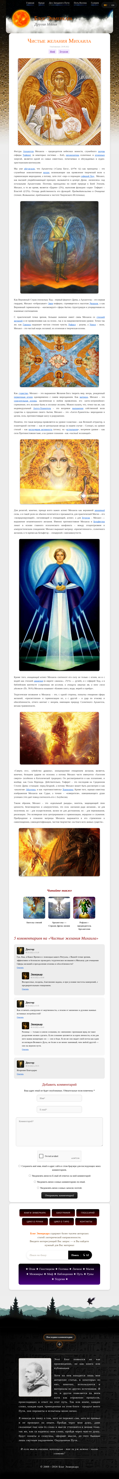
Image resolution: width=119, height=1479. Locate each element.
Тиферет (27, 154)
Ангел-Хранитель (42, 408)
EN (113, 5)
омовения (38, 680)
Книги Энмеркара (35, 1212)
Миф (52, 51)
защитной (100, 510)
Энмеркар (36, 974)
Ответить (20, 968)
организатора (72, 154)
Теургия (63, 51)
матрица (84, 396)
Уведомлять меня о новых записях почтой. (61, 1188)
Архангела (28, 151)
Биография (63, 1212)
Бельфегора (99, 521)
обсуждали (29, 168)
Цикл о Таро (61, 1221)
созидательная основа (25, 400)
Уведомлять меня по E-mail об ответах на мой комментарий (61, 1176)
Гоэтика (63, 1269)
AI (87, 1255)
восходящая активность (40, 429)
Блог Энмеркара (53, 18)
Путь (80, 1274)
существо (23, 393)
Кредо (41, 3)
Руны (90, 1274)
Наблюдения (65, 1274)
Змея (50, 303)
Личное (77, 1269)
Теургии (86, 517)
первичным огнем (23, 396)
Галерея (95, 3)
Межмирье (36, 1274)
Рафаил (72, 324)
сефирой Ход (87, 176)
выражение (77, 408)
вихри (46, 172)
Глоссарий (88, 1212)
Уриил (93, 324)
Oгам (32, 1269)
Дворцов (93, 303)
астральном (72, 429)
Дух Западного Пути (59, 3)
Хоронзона (68, 789)
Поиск (75, 1255)
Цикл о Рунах (35, 1221)
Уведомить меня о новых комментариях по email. (61, 1182)
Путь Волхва (80, 3)
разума (101, 151)
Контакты (86, 1221)
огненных (100, 154)
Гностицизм (46, 1269)
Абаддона (31, 789)
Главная (30, 3)
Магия (90, 1269)
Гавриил (27, 324)
